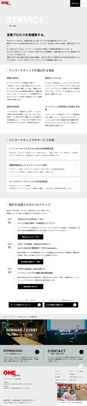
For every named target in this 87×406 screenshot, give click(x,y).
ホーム (5, 316)
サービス (12, 316)
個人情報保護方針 (16, 400)
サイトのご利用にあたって (10, 402)
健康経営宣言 (6, 400)
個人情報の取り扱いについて (29, 400)
